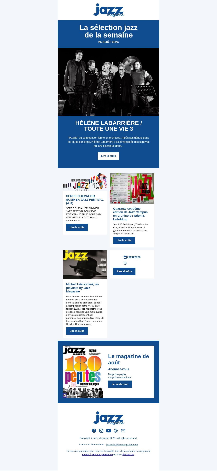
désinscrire (128, 454)
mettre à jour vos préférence (97, 454)
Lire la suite (108, 155)
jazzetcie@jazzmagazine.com (122, 444)
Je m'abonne (120, 384)
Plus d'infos (124, 271)
